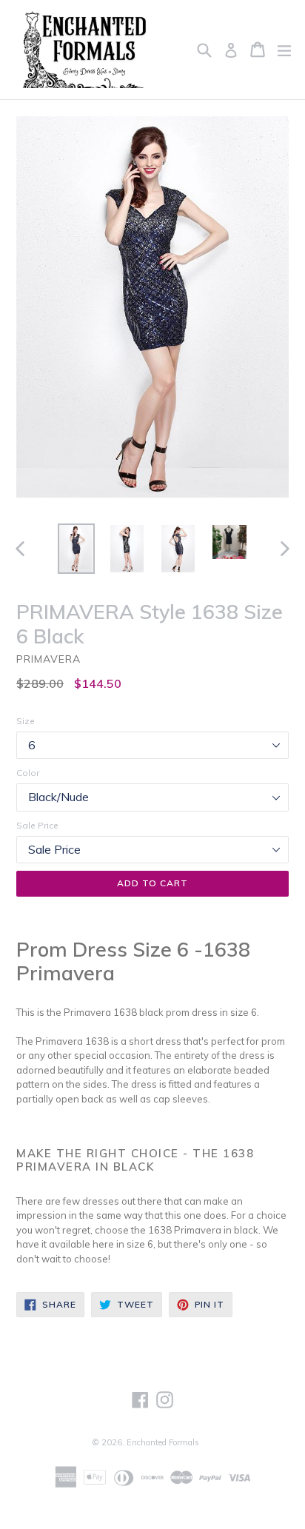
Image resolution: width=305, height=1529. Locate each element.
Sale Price (37, 825)
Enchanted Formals (163, 1442)
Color (27, 772)
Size (25, 720)
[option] (75, 549)
